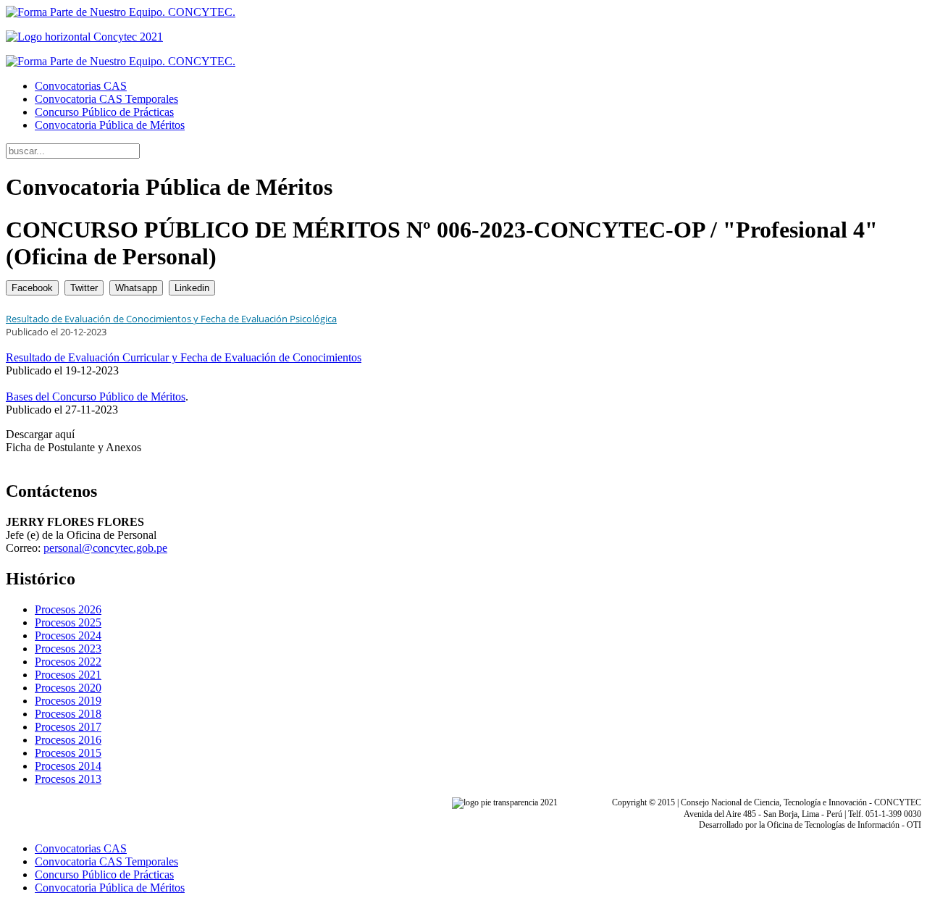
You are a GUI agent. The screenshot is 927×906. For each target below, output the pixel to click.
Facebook (32, 287)
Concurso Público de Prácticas (104, 112)
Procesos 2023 (68, 648)
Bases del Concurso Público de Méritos (95, 396)
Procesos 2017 (68, 727)
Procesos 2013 (68, 779)
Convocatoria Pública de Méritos (110, 125)
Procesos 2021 (68, 674)
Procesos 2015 (68, 753)
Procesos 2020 (68, 687)
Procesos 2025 (68, 622)
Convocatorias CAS (81, 86)
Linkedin (192, 287)
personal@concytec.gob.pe (105, 548)
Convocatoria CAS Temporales (106, 99)
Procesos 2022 (68, 661)
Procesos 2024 (68, 635)
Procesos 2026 (68, 609)
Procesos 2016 (68, 740)
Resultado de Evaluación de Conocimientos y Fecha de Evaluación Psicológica (171, 318)
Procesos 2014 (68, 766)
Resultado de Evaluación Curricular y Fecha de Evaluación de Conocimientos (183, 357)
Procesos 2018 (68, 714)
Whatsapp (136, 287)
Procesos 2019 (68, 701)
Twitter (84, 287)
